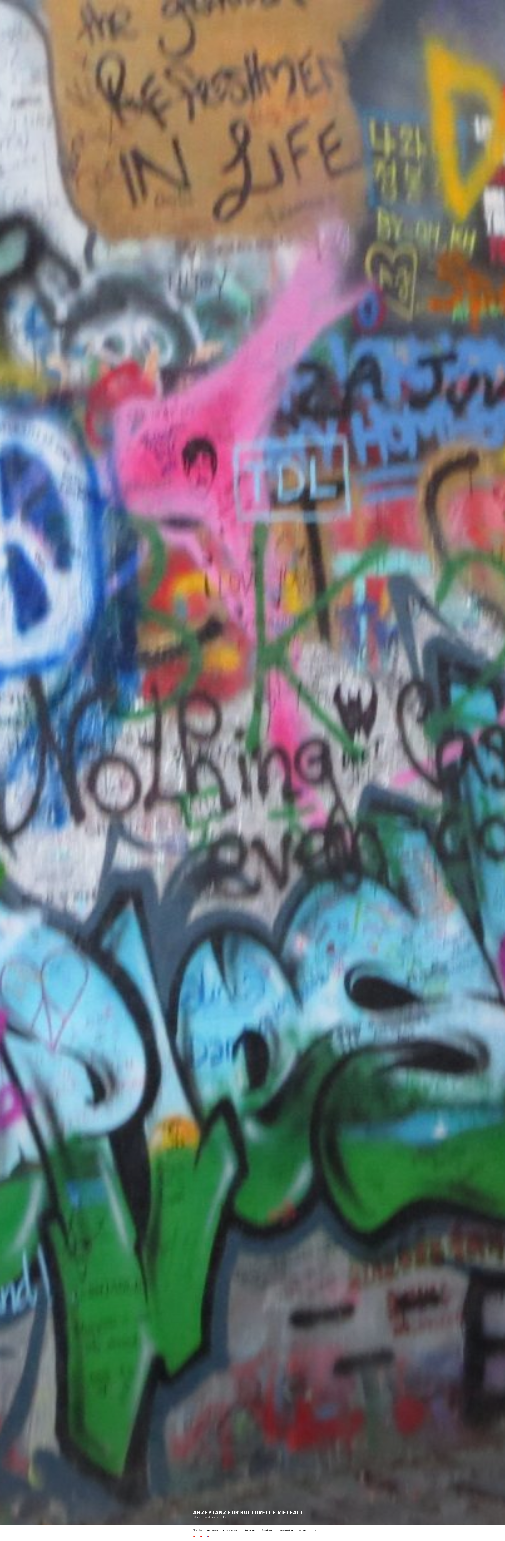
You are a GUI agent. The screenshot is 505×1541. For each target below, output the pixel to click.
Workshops (250, 1530)
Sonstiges (267, 1530)
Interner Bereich (230, 1530)
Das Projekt (212, 1530)
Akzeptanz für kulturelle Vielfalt (248, 1512)
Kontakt (302, 1530)
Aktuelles (197, 1530)
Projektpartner (286, 1530)
